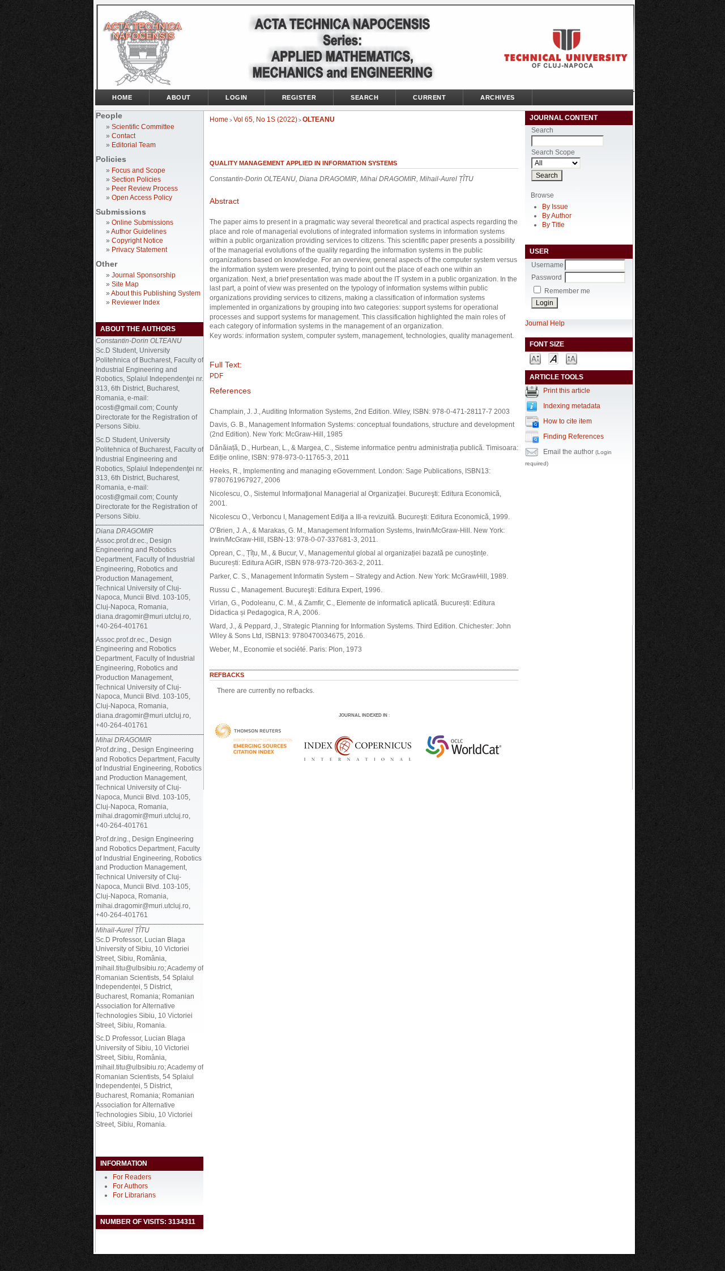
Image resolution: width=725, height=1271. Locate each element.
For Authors (130, 1186)
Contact (123, 136)
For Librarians (134, 1195)
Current (429, 97)
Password (546, 277)
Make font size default (553, 358)
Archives (497, 97)
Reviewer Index (136, 302)
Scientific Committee (143, 127)
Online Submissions (142, 222)
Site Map (125, 284)
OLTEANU (318, 119)
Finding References (573, 436)
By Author (557, 216)
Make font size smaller (535, 358)
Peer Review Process (145, 188)
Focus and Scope (138, 170)
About (179, 97)
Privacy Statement (139, 250)
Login (236, 97)
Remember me (567, 291)
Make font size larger (571, 358)
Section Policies (136, 179)
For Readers (132, 1177)
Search (364, 97)
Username (547, 265)
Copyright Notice (137, 241)
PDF (216, 376)
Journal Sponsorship (144, 275)
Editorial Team (134, 145)
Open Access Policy (142, 198)
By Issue (555, 207)
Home (122, 97)
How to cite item (567, 421)
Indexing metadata (571, 406)
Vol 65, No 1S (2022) (265, 119)
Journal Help (545, 323)
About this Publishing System (156, 293)
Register (299, 97)
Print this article (566, 391)
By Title (553, 225)
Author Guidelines (139, 232)
